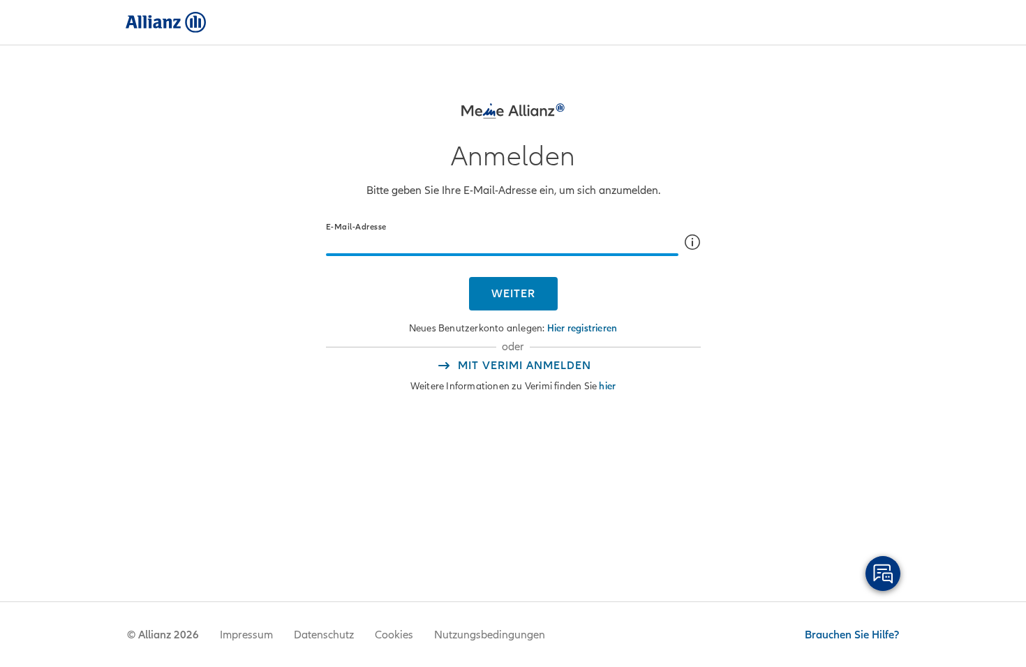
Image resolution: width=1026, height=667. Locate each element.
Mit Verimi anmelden (524, 366)
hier (607, 386)
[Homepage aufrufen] (166, 22)
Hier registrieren (582, 328)
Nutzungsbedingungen (489, 635)
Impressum (246, 635)
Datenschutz (324, 635)
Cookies (394, 635)
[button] (692, 242)
